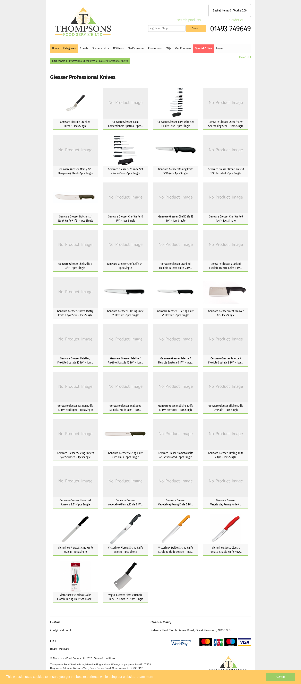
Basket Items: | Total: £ (230, 10)
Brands (84, 48)
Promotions (155, 48)
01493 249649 (230, 28)
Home (55, 48)
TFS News (118, 48)
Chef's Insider (136, 48)
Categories (69, 48)
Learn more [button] (145, 676)
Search (196, 28)
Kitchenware (58, 60)
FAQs (168, 48)
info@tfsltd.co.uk (61, 630)
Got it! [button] (280, 676)
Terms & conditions (104, 658)
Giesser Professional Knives (113, 60)
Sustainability (100, 48)
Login (219, 48)
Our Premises (183, 48)
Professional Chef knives (82, 60)
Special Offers (203, 48)
